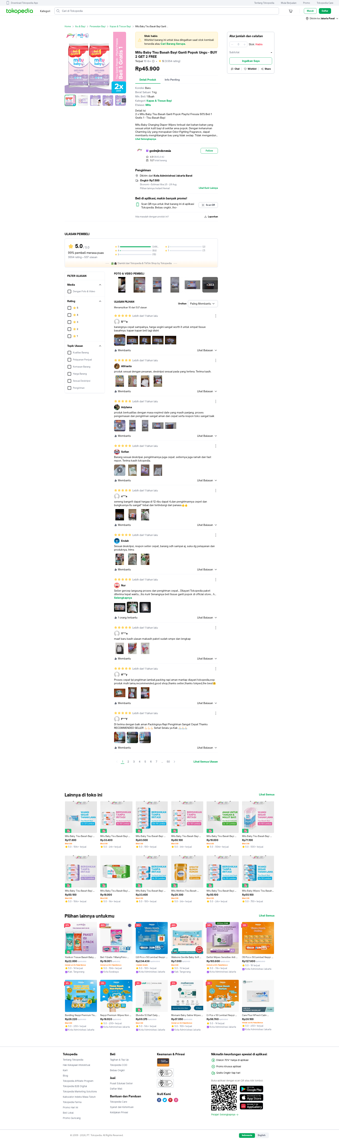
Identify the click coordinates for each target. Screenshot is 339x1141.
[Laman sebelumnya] (117, 762)
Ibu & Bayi (80, 26)
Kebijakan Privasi (119, 1112)
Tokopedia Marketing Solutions (80, 1091)
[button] (322, 18)
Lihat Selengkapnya (145, 139)
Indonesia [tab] (247, 1135)
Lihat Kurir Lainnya (208, 188)
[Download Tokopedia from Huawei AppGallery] (251, 1106)
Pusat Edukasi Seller (121, 1083)
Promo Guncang (72, 1118)
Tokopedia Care (325, 3)
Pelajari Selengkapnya (223, 1114)
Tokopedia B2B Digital (75, 1086)
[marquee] (176, 40)
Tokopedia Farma (72, 1102)
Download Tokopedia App (24, 3)
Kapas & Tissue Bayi (120, 26)
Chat (237, 69)
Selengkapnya (123, 597)
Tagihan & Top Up (119, 1059)
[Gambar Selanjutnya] (124, 100)
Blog (65, 1075)
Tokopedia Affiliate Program (78, 1080)
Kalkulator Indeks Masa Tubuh (79, 1096)
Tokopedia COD (118, 1065)
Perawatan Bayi (98, 26)
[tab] (147, 80)
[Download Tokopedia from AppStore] (251, 1097)
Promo (306, 3)
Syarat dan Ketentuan (121, 1107)
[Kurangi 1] (232, 44)
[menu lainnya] (216, 316)
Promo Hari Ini (70, 1107)
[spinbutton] (238, 44)
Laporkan (213, 216)
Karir (65, 1070)
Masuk (310, 11)
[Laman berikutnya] (174, 762)
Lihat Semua (266, 794)
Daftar (325, 11)
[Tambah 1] (244, 44)
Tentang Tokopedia (264, 3)
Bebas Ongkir (117, 1070)
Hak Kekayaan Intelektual (76, 1065)
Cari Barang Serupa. (173, 43)
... (162, 761)
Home (68, 26)
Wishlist (252, 69)
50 (168, 761)
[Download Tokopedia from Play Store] (251, 1089)
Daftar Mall (116, 1088)
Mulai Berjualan (288, 3)
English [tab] (261, 1135)
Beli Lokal (68, 1112)
